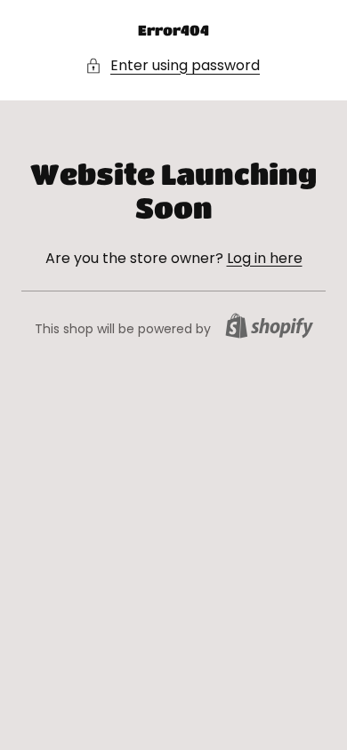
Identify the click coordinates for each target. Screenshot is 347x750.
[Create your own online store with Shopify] (269, 326)
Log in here (265, 258)
